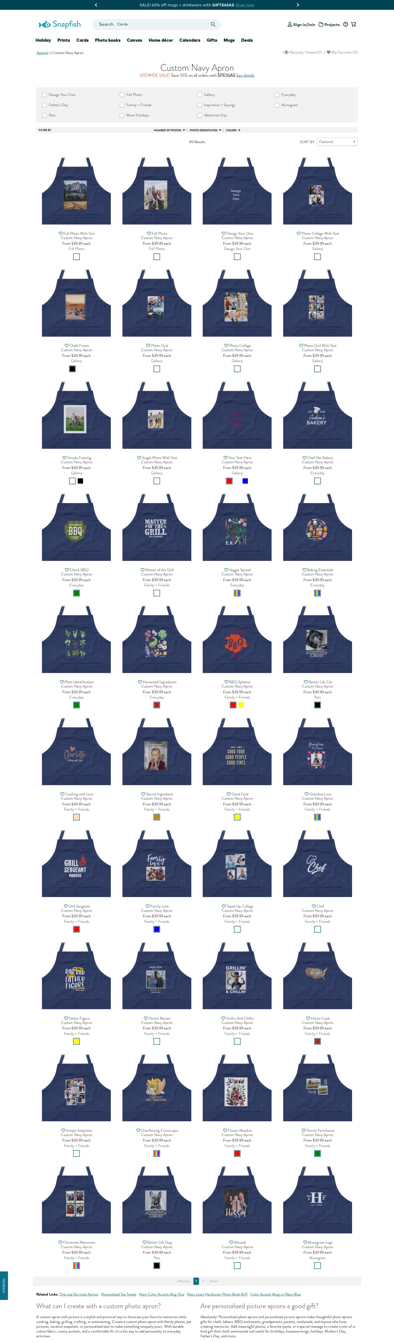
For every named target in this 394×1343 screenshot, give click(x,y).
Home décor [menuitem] (161, 40)
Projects (332, 24)
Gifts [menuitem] (212, 40)
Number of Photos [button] (167, 130)
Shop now (245, 5)
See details (245, 75)
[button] (76, 189)
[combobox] (156, 24)
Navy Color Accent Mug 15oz (161, 1294)
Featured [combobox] (326, 141)
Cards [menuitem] (82, 40)
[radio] (76, 256)
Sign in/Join (304, 24)
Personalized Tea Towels (118, 1294)
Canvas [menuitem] (134, 40)
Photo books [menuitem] (108, 40)
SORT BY (307, 141)
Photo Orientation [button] (204, 130)
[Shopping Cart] (353, 24)
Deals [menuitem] (247, 40)
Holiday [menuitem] (43, 40)
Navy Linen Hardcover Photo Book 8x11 (217, 1294)
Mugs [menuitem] (229, 40)
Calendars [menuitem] (189, 40)
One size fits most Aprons (78, 1294)
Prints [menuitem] (63, 40)
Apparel (42, 53)
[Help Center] (346, 24)
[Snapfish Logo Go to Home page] (59, 24)
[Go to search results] (213, 24)
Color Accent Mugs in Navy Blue (275, 1294)
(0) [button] (305, 52)
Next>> (214, 1281)
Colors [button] (231, 130)
